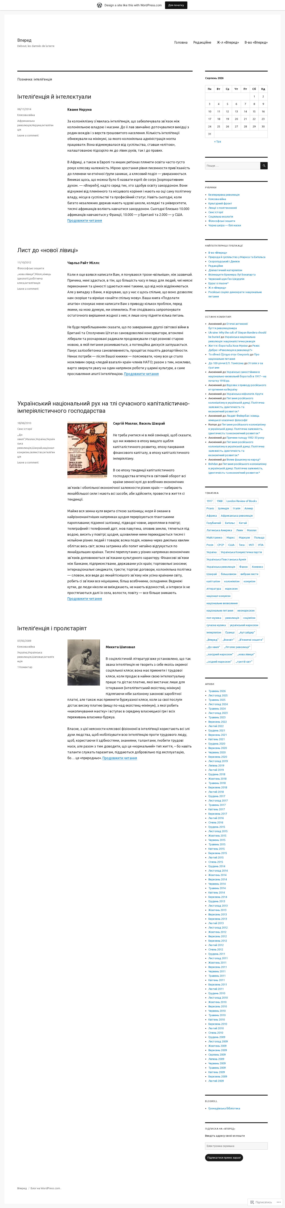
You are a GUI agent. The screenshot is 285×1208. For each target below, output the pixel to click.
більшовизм (228, 574)
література (214, 588)
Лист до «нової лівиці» (47, 250)
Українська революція (221, 566)
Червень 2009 (217, 1063)
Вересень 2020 (217, 747)
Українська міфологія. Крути (245, 393)
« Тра (217, 141)
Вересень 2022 (217, 721)
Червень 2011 (217, 971)
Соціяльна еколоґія (220, 216)
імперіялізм (214, 632)
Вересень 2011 (217, 966)
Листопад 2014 (218, 870)
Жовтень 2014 (217, 874)
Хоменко (257, 566)
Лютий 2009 (216, 1080)
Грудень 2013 (216, 901)
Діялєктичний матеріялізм (225, 270)
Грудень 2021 (216, 730)
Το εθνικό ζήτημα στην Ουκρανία (228, 354)
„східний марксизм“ (219, 661)
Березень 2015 (217, 853)
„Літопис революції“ (237, 647)
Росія (210, 544)
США (231, 544)
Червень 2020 (217, 752)
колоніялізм (232, 581)
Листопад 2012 (218, 927)
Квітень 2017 (216, 809)
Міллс (38, 274)
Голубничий (214, 522)
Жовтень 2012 (217, 931)
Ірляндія (223, 508)
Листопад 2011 (218, 958)
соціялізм (249, 617)
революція (232, 617)
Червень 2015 (217, 839)
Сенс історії (24, 428)
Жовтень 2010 (217, 1001)
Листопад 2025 (218, 695)
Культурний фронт (220, 203)
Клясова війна (26, 114)
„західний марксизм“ (220, 654)
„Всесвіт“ (228, 639)
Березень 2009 (217, 1076)
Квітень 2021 (216, 739)
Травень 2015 (217, 844)
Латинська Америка (219, 530)
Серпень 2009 (217, 1054)
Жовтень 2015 (217, 835)
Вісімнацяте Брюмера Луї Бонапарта (232, 274)
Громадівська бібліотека (224, 1108)
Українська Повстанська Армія (226, 559)
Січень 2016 (215, 822)
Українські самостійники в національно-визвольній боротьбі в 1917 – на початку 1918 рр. (237, 376)
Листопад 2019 (218, 761)
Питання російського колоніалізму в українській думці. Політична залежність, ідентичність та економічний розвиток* (237, 429)
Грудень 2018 (216, 774)
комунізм (249, 581)
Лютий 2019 (216, 769)
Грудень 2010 (216, 993)
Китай (243, 522)
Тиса (242, 544)
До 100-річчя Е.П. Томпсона (225, 363)
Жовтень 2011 (217, 962)
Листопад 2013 (218, 905)
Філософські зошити (30, 268)
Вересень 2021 (217, 734)
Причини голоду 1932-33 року (245, 437)
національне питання (220, 610)
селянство (36, 452)
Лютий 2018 (216, 791)
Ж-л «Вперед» (228, 42)
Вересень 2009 (217, 1050)
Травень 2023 (217, 717)
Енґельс (230, 522)
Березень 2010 (217, 1023)
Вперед (24, 40)
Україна (41, 439)
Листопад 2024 (218, 704)
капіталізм (213, 581)
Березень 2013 (217, 918)
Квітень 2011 (216, 980)
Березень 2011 (217, 984)
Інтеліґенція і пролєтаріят (52, 628)
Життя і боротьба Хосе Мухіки (228, 345)
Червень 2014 (217, 883)
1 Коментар (24, 667)
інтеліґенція (32, 282)
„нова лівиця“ (25, 274)
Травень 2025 (217, 699)
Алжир (249, 508)
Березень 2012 (217, 940)
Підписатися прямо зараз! (224, 1157)
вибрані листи (249, 574)
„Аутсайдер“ (247, 632)
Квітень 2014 (216, 892)
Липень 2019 (216, 765)
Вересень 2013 (217, 914)
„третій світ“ (244, 661)
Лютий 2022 (216, 726)
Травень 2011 (217, 975)
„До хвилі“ (213, 647)
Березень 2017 (217, 813)
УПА (261, 544)
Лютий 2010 (216, 1028)
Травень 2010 (217, 1015)
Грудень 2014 (216, 866)
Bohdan (213, 463)
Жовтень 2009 (217, 1045)
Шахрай (37, 447)
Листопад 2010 (218, 997)
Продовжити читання (84, 220)
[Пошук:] (232, 165)
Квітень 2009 (216, 1072)
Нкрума (36, 125)
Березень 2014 (217, 896)
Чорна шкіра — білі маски (224, 225)
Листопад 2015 (218, 831)
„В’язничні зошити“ (250, 639)
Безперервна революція (224, 194)
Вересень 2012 (217, 936)
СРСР (220, 544)
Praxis (210, 508)
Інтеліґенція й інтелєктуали (54, 96)
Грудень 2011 (216, 953)
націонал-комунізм (219, 595)
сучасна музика (216, 625)
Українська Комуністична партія (241, 552)
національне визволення (222, 603)
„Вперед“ (212, 639)
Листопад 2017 (218, 800)
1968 (219, 501)
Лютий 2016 (216, 818)
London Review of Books (242, 501)
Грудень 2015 (216, 826)
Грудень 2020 (216, 743)
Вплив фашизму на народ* (244, 459)
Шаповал (37, 656)
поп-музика (214, 617)
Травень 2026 (217, 691)
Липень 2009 (216, 1058)
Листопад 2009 (218, 1041)
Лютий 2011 (216, 988)
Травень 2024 (217, 708)
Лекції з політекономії (222, 207)
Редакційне (202, 42)
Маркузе (244, 537)
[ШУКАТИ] (264, 165)
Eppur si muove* (218, 283)
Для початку (176, 5)
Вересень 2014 (217, 879)
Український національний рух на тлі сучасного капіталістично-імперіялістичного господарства (103, 407)
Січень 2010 (215, 1032)
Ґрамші (230, 632)
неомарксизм (246, 610)
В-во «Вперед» (256, 42)
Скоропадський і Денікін (224, 261)
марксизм (231, 588)
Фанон (243, 566)
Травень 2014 (217, 888)
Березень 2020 (217, 756)
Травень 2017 (217, 804)
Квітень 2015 (216, 848)
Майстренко (214, 537)
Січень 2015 (215, 861)
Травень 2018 (217, 782)
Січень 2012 (215, 949)
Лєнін (239, 530)
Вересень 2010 (217, 1006)
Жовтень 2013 (217, 910)
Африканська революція (237, 515)
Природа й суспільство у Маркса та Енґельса (236, 256)
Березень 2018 (217, 787)
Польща (259, 537)
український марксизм (244, 625)
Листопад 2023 (218, 712)
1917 (209, 501)
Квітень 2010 (216, 1019)
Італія (236, 508)
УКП (251, 544)
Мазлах (30, 439)
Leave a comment (28, 135)
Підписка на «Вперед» (220, 1128)
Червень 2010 (217, 1010)
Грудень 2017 (216, 796)
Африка (212, 515)
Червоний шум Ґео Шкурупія (226, 278)
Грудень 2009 (216, 1037)
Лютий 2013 (216, 923)
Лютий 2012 (216, 945)
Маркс (231, 537)
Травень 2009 (217, 1067)
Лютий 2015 (216, 857)
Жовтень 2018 (217, 778)
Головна (181, 42)
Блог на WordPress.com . (46, 1188)
